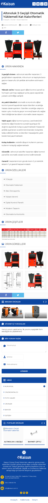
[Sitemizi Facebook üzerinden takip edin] (21, 493)
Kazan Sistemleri (22, 20)
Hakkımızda (24, 500)
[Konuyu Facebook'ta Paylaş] (6, 32)
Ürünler (13, 20)
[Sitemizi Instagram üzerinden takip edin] (24, 493)
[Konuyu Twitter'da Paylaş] (18, 32)
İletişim (35, 500)
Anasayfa (6, 20)
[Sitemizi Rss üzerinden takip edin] (27, 493)
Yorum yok (36, 25)
